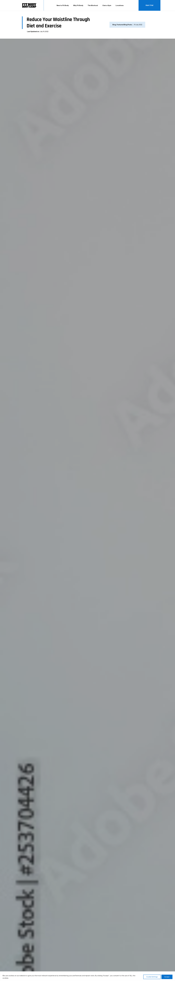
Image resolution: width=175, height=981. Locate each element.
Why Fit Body (78, 5)
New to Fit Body (63, 5)
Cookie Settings (152, 977)
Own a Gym (106, 5)
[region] (87, 976)
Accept (167, 977)
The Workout (93, 5)
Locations (120, 5)
